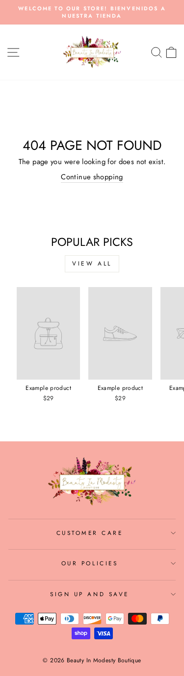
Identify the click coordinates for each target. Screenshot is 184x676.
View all (92, 263)
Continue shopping (92, 177)
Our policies (89, 563)
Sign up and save (89, 594)
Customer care (89, 533)
